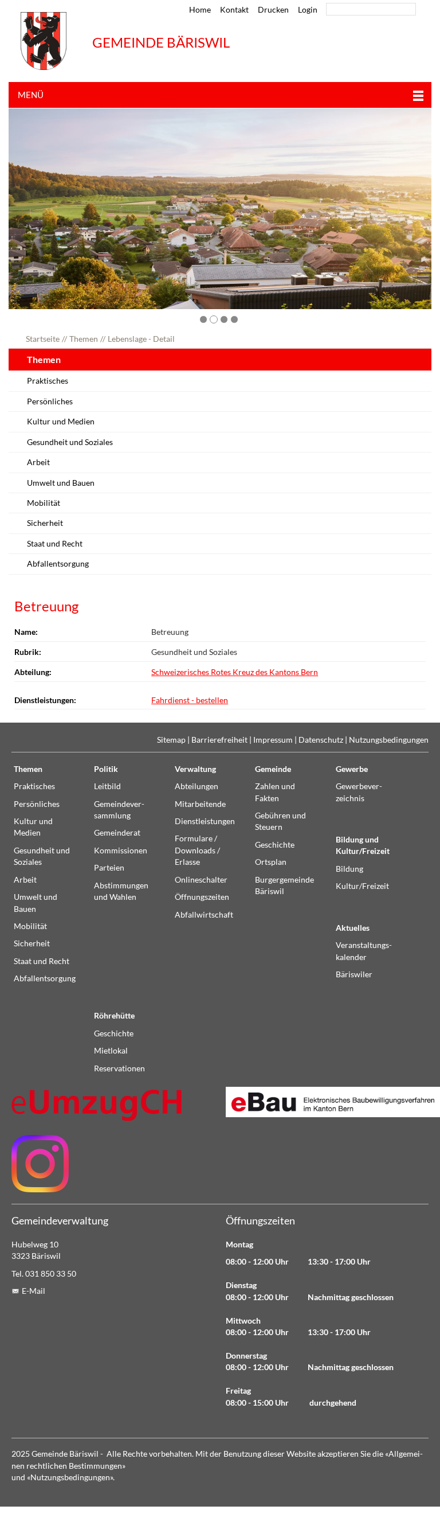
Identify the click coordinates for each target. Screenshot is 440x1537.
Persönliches (50, 401)
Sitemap (171, 739)
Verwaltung (195, 769)
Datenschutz (320, 739)
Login (307, 9)
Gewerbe (352, 769)
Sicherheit (45, 523)
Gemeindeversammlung (119, 809)
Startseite (43, 339)
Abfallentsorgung (58, 563)
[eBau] (327, 1102)
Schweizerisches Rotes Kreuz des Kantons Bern (234, 672)
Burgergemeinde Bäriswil (284, 885)
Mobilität (43, 503)
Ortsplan (270, 862)
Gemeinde (273, 769)
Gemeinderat (117, 832)
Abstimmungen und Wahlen (121, 891)
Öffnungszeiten (202, 897)
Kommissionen (120, 850)
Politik (106, 769)
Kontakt (234, 9)
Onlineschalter (201, 879)
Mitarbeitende (200, 804)
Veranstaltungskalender (364, 951)
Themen (83, 339)
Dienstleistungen (205, 821)
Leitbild (107, 786)
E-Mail (33, 1291)
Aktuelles (353, 928)
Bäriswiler (354, 974)
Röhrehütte (114, 1015)
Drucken (273, 9)
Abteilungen (196, 786)
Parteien (109, 867)
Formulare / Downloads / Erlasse (197, 850)
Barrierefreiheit (219, 739)
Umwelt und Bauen (61, 482)
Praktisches (47, 380)
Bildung (349, 868)
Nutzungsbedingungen (389, 739)
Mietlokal (111, 1050)
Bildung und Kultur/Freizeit (363, 845)
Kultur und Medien (61, 421)
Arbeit (38, 462)
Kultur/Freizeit (362, 886)
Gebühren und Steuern (280, 821)
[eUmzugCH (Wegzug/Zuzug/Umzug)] (97, 1105)
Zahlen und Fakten (275, 792)
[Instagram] (40, 1163)
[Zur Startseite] (43, 41)
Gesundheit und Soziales (70, 442)
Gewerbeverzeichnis (359, 792)
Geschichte (274, 844)
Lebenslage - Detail (141, 339)
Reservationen (119, 1068)
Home (200, 9)
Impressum (273, 739)
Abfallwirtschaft (204, 914)
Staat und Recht (54, 543)
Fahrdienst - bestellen (189, 700)
